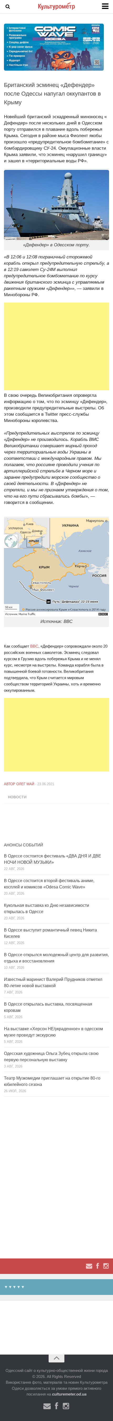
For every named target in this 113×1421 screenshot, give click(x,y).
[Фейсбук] (97, 1266)
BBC (34, 646)
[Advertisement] (56, 346)
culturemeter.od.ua (69, 1394)
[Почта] (89, 1266)
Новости (17, 797)
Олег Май (25, 784)
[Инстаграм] (106, 1266)
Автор (10, 784)
